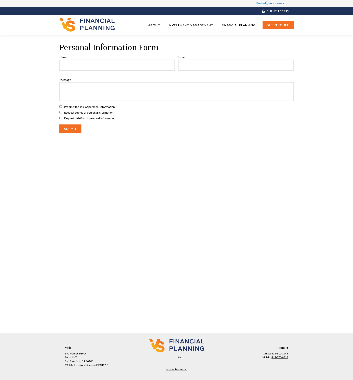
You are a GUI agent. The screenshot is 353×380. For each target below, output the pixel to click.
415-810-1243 (280, 353)
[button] (154, 24)
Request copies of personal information (88, 112)
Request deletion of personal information (89, 118)
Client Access (277, 11)
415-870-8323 (280, 357)
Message (65, 79)
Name (63, 57)
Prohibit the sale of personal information (89, 106)
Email (181, 57)
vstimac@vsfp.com (176, 369)
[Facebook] (173, 357)
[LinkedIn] (179, 357)
